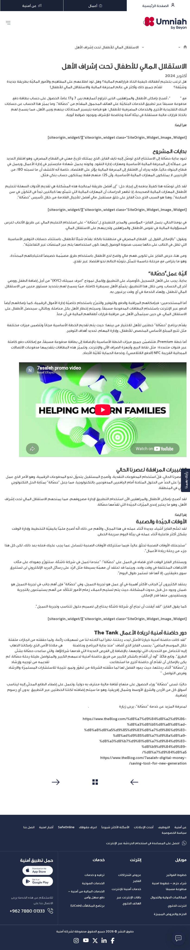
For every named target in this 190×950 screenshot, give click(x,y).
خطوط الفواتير (176, 874)
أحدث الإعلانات (143, 827)
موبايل (181, 860)
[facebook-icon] (114, 941)
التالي (55, 790)
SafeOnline (66, 827)
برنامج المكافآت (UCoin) (87, 905)
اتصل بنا (29, 827)
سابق (135, 790)
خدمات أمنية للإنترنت (126, 889)
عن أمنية (180, 827)
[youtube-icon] (86, 941)
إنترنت (135, 860)
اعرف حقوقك (88, 827)
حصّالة (168, 87)
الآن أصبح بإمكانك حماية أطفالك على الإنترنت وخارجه (139, 125)
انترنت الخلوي (177, 905)
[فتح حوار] (178, 938)
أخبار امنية (46, 827)
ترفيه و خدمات (94, 874)
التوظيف (164, 827)
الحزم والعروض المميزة (170, 914)
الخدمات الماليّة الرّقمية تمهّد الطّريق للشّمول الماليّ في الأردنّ (134, 514)
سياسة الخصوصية (174, 832)
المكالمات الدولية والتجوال (168, 897)
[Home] (185, 47)
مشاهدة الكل (95, 790)
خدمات (98, 860)
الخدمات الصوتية (93, 883)
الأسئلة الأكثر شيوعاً (115, 827)
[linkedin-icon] (104, 941)
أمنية (67, 645)
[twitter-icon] (95, 941)
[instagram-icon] (76, 941)
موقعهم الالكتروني (103, 706)
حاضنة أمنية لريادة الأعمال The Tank (80, 662)
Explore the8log (161, 47)
